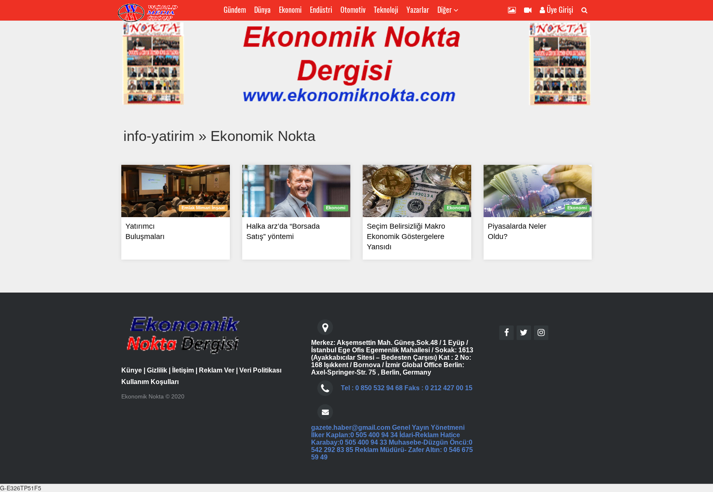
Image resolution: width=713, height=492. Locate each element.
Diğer (445, 9)
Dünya (262, 9)
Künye (131, 370)
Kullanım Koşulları (150, 381)
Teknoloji (386, 9)
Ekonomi (290, 9)
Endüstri (321, 9)
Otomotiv (353, 9)
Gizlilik (157, 370)
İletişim (183, 370)
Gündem (235, 9)
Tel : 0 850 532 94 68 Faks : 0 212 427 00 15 (406, 387)
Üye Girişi (559, 9)
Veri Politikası (260, 370)
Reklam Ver (216, 370)
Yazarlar (417, 9)
